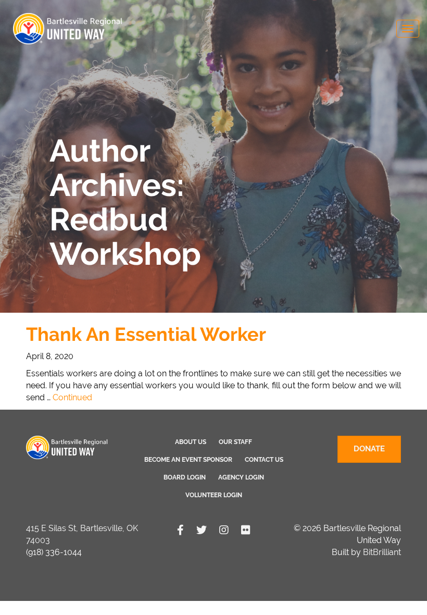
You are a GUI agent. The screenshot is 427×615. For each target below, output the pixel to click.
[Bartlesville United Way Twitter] (201, 530)
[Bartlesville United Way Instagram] (224, 530)
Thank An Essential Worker (146, 334)
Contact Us (264, 459)
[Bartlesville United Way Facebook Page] (180, 530)
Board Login (185, 477)
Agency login (241, 477)
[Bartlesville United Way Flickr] (246, 530)
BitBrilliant (382, 552)
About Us (190, 442)
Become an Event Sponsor (188, 459)
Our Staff (235, 442)
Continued (72, 397)
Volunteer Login (213, 495)
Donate (369, 448)
